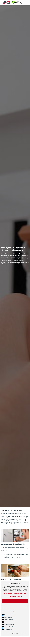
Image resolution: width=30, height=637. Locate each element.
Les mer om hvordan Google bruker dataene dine (15, 593)
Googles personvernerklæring (15, 596)
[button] (27, 2)
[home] (6, 2)
